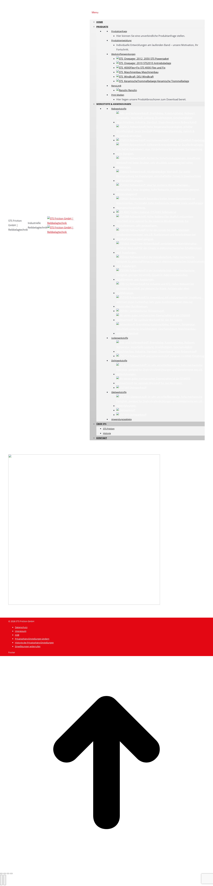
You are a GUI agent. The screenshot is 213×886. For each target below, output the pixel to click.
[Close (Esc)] (1, 873)
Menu (95, 12)
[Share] (4, 873)
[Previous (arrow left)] (1, 880)
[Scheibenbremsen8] (84, 603)
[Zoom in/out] (11, 873)
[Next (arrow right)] (4, 880)
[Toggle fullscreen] (8, 873)
